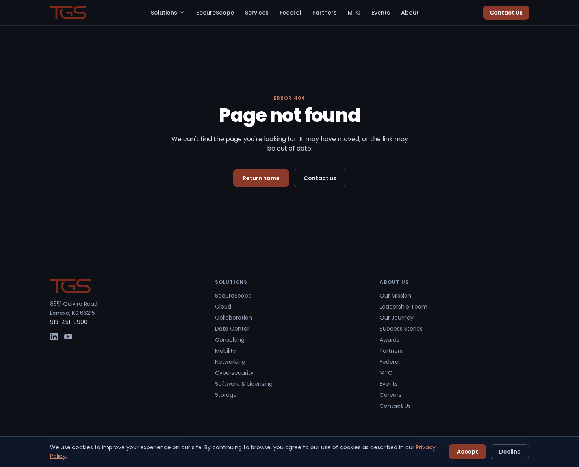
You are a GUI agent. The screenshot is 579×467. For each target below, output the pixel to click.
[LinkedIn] (54, 336)
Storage (226, 395)
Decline (510, 452)
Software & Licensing (244, 384)
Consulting (230, 340)
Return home (261, 178)
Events (380, 13)
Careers (390, 395)
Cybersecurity (234, 373)
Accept (467, 452)
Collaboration (233, 318)
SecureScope (215, 13)
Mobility (225, 351)
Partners (324, 13)
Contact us (320, 178)
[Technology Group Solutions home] (68, 12)
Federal (290, 13)
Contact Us (506, 13)
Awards (389, 340)
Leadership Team (403, 307)
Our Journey (397, 318)
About (410, 13)
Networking (230, 362)
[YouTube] (68, 336)
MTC (354, 13)
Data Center (232, 329)
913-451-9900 (68, 322)
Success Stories (401, 329)
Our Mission (395, 296)
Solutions (164, 13)
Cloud (223, 307)
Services (257, 13)
